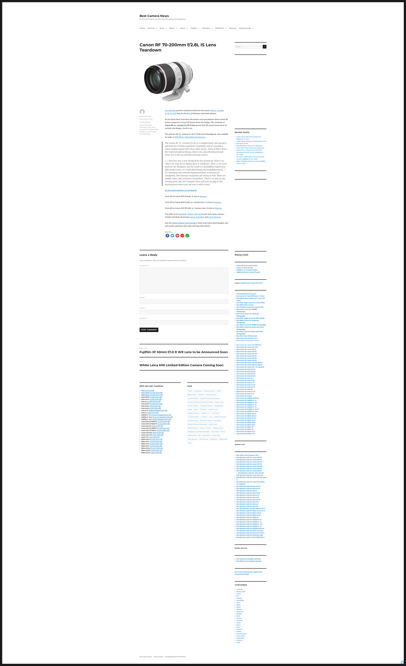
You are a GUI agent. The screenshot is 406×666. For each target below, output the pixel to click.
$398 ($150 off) (155, 408)
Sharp (238, 623)
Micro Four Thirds (206, 420)
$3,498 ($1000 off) (154, 402)
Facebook (182, 214)
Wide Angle (223, 439)
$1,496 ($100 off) (156, 442)
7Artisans (239, 589)
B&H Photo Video (182, 137)
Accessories (198, 391)
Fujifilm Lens (213, 409)
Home (142, 28)
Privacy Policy (158, 657)
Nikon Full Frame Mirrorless (197, 424)
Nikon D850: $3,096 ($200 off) (152, 395)
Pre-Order (215, 431)
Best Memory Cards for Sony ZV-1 (247, 506)
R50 (249, 466)
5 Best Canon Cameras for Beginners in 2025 (251, 141)
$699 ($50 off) (154, 437)
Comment (144, 266)
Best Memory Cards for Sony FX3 (247, 502)
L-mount (204, 417)
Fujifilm (194, 28)
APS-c (219, 391)
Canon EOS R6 (193, 398)
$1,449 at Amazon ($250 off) (163, 417)
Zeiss (238, 643)
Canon (182, 28)
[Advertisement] (251, 89)
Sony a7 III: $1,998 (147, 390)
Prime (223, 431)
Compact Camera (206, 406)
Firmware (203, 409)
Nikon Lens (213, 424)
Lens (141, 134)
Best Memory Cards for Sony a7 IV (247, 495)
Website (143, 318)
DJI (237, 596)
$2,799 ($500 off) (163, 422)
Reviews (232, 28)
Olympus (206, 28)
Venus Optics (240, 636)
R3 (246, 351)
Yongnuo (239, 640)
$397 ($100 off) (156, 453)
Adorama (194, 137)
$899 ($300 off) (158, 433)
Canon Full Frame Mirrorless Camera (200, 402)
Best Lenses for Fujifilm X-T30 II (247, 409)
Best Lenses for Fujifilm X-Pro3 (247, 411)
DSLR (196, 409)
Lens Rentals (170, 110)
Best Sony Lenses (242, 143)
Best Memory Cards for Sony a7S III (248, 500)
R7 (249, 471)
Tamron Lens (203, 439)
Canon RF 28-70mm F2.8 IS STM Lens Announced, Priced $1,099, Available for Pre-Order (249, 152)
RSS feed (198, 214)
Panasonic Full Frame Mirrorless (199, 431)
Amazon (201, 137)
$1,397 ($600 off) (156, 444)
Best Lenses (192, 394)
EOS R (189, 113)
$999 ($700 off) (157, 426)
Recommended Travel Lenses (246, 294)
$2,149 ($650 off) (164, 424)
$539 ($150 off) (156, 450)
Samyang (239, 620)
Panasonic (219, 28)
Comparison (218, 406)
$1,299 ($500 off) (163, 428)
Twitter (190, 214)
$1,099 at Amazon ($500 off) (161, 415)
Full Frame (152, 132)
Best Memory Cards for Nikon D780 (248, 515)
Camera (201, 394)
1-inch (190, 391)
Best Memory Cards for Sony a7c (247, 504)
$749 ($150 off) (158, 435)
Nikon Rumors (193, 428)
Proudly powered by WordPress (175, 657)
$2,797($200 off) (156, 446)
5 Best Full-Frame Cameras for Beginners (250, 148)
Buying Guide (245, 28)
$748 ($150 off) (155, 406)
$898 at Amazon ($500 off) (158, 410)
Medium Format (220, 417)
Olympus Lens (218, 428)
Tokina (238, 631)
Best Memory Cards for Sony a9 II (247, 497)
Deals (190, 409)
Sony (162, 28)
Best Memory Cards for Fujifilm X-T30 (249, 524)
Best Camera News (154, 16)
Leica (238, 603)
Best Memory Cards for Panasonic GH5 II (250, 533)
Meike (238, 605)
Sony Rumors (192, 439)
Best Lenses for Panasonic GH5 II (247, 340)
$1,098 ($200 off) (156, 404)
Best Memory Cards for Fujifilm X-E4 (249, 520)
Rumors (151, 28)
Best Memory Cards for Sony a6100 (248, 488)
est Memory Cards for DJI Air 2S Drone (250, 531)
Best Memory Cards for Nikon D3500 (248, 513)
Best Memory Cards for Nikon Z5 (247, 517)
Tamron (239, 629)
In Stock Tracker (193, 417)
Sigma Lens (192, 435)
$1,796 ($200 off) (156, 439)
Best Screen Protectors (242, 572)
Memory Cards (193, 420)
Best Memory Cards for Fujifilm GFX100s (250, 528)
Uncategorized (241, 634)
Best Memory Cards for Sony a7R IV (248, 493)
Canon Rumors (214, 217)
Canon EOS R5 (210, 394)
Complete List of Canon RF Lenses (251, 283)
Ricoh (238, 616)
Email (143, 308)
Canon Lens (151, 127)
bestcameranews (145, 116)
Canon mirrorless (197, 217)
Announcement (209, 391)
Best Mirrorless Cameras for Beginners (249, 146)
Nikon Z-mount (205, 428)
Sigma (238, 625)
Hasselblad (240, 600)
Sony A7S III (207, 435)
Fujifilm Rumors (193, 413)
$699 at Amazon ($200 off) (161, 419)
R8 (251, 473)
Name (143, 298)
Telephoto (213, 439)
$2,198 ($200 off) (156, 399)
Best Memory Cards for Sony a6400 (248, 486)
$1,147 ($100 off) (157, 448)
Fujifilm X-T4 (205, 413)
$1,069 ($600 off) (163, 430)
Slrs (199, 435)
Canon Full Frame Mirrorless (209, 398)
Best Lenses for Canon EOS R (246, 345)
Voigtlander (240, 638)
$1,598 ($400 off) (156, 397)
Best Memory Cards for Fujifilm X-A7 (249, 526)
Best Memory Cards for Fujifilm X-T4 (249, 522)
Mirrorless (146, 134)
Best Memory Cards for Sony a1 (246, 491)
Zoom (190, 443)
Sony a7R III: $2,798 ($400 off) (152, 393)
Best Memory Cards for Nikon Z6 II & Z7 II (250, 511)
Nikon (171, 28)
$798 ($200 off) (152, 413)
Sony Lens (216, 435)
